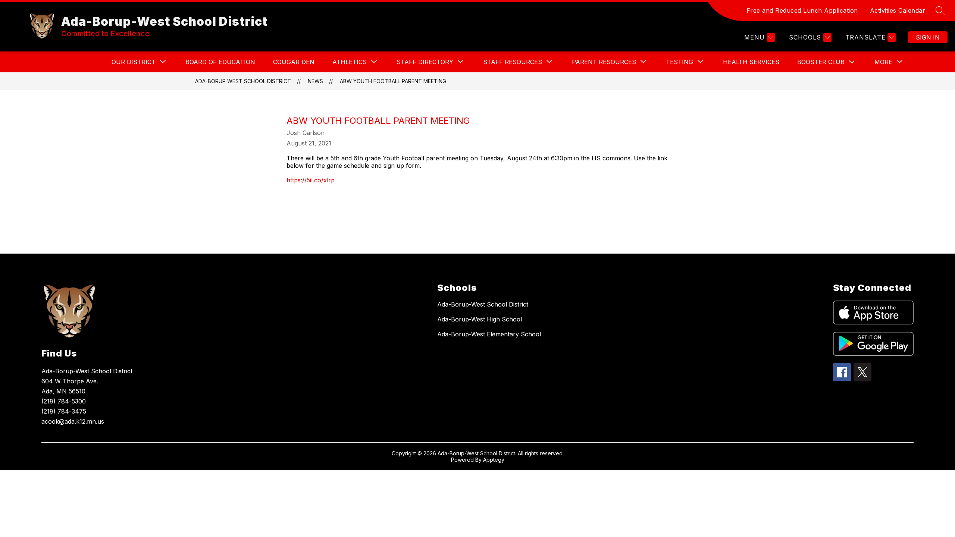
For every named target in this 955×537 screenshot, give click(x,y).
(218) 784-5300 (63, 401)
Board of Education (220, 62)
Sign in (928, 37)
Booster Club (821, 62)
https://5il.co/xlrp (310, 180)
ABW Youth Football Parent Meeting (393, 81)
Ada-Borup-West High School (479, 319)
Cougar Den (293, 62)
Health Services (751, 62)
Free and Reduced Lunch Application (802, 10)
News (315, 81)
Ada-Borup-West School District (243, 81)
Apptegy (493, 459)
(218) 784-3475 (63, 411)
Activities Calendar (898, 10)
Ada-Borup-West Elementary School (489, 334)
